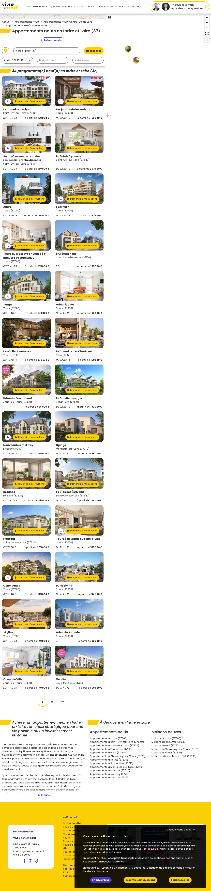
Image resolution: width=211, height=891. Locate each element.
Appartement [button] (61, 6)
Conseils (111, 6)
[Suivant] (62, 702)
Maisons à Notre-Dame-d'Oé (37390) (173, 756)
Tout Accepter (180, 880)
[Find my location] (207, 40)
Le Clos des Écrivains (70, 492)
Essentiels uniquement (140, 880)
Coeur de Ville (12, 679)
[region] (158, 66)
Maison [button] (85, 6)
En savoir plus (100, 880)
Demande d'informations (30, 101)
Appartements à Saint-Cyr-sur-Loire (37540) (117, 742)
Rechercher (93, 50)
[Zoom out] (207, 22)
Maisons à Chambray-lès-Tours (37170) (175, 749)
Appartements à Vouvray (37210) (110, 774)
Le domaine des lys (16, 109)
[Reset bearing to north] (207, 27)
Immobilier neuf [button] (35, 6)
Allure (7, 207)
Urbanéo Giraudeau (69, 632)
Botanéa (9, 492)
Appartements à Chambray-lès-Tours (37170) (117, 756)
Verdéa (61, 679)
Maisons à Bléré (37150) (165, 745)
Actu (133, 6)
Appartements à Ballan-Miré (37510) (111, 763)
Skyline (8, 632)
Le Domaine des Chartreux (74, 351)
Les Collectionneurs (17, 351)
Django (61, 445)
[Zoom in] (207, 17)
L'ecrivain (62, 207)
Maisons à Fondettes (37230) (168, 742)
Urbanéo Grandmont (17, 398)
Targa (7, 304)
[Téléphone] (8, 101)
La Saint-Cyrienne (68, 156)
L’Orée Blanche (66, 254)
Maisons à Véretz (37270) (166, 752)
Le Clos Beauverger (69, 398)
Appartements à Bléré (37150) (108, 752)
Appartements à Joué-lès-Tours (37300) (114, 745)
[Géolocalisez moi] (5, 50)
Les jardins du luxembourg (74, 109)
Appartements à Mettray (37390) (110, 777)
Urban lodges (65, 304)
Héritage (9, 539)
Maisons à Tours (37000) (166, 738)
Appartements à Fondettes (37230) (111, 749)
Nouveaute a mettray (18, 445)
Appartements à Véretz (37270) (109, 759)
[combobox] (17, 60)
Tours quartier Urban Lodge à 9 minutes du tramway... (24, 256)
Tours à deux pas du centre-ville (78, 539)
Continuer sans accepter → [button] (181, 829)
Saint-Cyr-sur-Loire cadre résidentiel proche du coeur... (23, 158)
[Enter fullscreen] (207, 33)
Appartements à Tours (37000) (108, 738)
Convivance (11, 586)
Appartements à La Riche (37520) (110, 770)
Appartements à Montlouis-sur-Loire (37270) (117, 767)
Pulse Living (64, 586)
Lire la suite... (44, 795)
